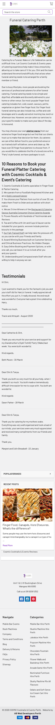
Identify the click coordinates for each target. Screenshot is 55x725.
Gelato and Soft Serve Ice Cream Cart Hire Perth (40, 693)
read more (8, 545)
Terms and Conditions (13, 639)
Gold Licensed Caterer (17, 195)
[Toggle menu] (4, 4)
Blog (5, 644)
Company (7, 634)
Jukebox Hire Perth (39, 637)
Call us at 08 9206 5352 (27, 591)
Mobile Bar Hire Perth (40, 624)
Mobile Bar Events (11, 624)
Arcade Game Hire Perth (41, 667)
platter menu (33, 130)
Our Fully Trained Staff (14, 233)
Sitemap (7, 664)
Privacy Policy (9, 659)
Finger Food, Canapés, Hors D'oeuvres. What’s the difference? (26, 526)
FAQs (5, 654)
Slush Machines (10, 629)
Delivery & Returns (11, 649)
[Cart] (52, 4)
